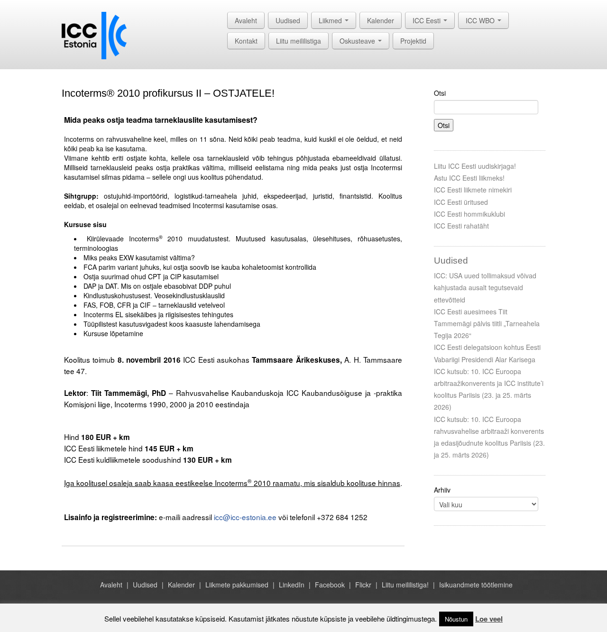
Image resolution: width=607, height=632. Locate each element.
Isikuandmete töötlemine (476, 584)
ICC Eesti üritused (461, 202)
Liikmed (331, 20)
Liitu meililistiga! (405, 584)
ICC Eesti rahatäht (461, 225)
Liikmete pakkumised (236, 584)
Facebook (330, 584)
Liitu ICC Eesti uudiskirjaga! (475, 166)
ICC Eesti (427, 20)
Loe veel (489, 618)
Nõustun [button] (456, 618)
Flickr (363, 584)
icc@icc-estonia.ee (245, 517)
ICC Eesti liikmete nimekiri (473, 189)
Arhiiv (442, 490)
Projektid (413, 41)
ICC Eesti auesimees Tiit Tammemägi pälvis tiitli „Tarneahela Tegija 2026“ (487, 323)
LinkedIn (291, 584)
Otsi (440, 93)
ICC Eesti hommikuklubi (469, 214)
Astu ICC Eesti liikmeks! (469, 178)
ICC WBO (481, 20)
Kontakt (246, 41)
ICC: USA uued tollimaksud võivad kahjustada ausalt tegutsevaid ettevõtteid (485, 287)
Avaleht (246, 20)
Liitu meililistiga (298, 41)
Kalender (380, 20)
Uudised (288, 20)
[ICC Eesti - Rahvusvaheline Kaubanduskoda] (94, 34)
